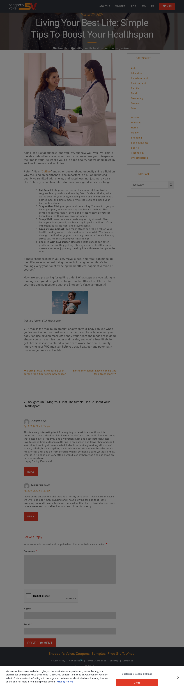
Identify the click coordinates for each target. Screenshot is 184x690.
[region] (92, 678)
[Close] (178, 678)
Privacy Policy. (64, 681)
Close (137, 682)
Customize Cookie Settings (137, 674)
